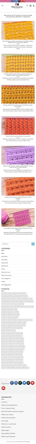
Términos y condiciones (8, 424)
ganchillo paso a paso (7, 306)
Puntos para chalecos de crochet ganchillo (12, 341)
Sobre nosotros (6, 427)
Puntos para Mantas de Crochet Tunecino (12, 359)
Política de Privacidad (8, 436)
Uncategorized (6, 284)
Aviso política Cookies (8, 433)
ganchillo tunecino (19, 306)
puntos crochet (21, 322)
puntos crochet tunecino (8, 325)
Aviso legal (4, 421)
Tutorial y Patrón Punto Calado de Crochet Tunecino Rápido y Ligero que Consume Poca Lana (18, 74)
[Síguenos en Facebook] (12, 1)
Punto (3, 269)
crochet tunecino (29, 301)
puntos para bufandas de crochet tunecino (12, 338)
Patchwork (4, 266)
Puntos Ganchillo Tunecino (8, 330)
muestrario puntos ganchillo (9, 322)
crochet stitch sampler (17, 301)
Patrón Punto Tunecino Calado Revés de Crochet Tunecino (18, 198)
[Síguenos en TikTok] (20, 383)
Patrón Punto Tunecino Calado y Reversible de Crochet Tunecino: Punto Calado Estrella (18, 166)
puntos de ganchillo (7, 327)
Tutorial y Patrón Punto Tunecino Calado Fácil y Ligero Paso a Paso (18, 106)
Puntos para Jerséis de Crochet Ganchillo (12, 351)
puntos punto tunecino (7, 362)
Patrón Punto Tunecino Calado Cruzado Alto (18, 136)
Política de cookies (7, 414)
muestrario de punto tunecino (9, 319)
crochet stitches (6, 301)
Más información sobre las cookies (12, 411)
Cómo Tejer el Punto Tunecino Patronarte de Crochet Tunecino (18, 229)
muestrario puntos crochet (25, 319)
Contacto (4, 402)
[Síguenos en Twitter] (17, 1)
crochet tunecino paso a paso (9, 303)
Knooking (4, 259)
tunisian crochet (22, 365)
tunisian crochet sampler (8, 367)
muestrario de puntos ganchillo (10, 317)
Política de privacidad (8, 417)
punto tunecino (19, 362)
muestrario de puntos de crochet (10, 312)
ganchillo (21, 303)
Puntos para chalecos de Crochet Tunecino (12, 343)
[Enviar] (33, 243)
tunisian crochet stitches (22, 367)
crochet (18, 298)
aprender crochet (6, 293)
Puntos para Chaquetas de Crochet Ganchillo (13, 346)
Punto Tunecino (6, 275)
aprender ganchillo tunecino (20, 296)
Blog (2, 253)
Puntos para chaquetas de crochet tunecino (13, 349)
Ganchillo (4, 256)
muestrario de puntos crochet (9, 309)
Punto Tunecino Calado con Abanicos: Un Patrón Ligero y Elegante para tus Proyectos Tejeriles (18, 42)
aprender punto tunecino (8, 298)
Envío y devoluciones (8, 408)
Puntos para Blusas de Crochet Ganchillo (12, 333)
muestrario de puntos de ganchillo (10, 314)
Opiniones (4, 263)
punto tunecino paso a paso (9, 365)
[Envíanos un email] (19, 1)
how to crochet (29, 306)
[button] (2, 6)
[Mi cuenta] (34, 6)
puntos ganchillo (18, 327)
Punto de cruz (5, 272)
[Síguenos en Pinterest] (21, 1)
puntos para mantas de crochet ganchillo (12, 357)
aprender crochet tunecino (19, 293)
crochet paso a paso (27, 298)
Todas (3, 281)
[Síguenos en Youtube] (24, 1)
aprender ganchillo (6, 296)
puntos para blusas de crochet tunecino (12, 335)
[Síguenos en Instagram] (14, 1)
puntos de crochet (20, 325)
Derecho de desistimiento (9, 405)
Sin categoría (5, 278)
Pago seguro (5, 430)
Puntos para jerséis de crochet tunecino (12, 354)
